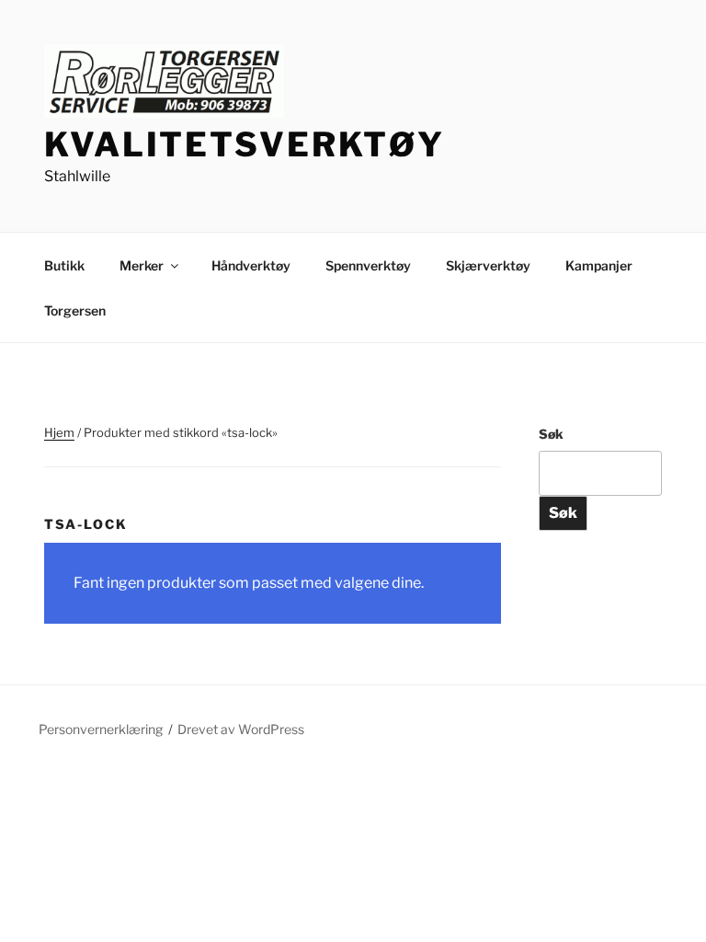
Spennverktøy (368, 265)
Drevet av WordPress (240, 729)
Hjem (59, 432)
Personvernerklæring (101, 729)
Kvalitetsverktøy (244, 144)
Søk (551, 434)
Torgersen (75, 310)
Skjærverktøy (488, 265)
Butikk (64, 265)
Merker (142, 265)
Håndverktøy (250, 265)
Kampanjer (598, 265)
